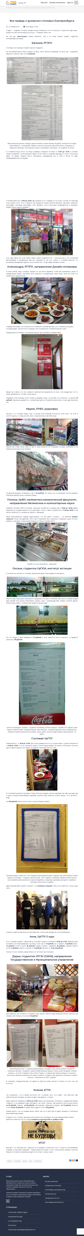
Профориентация (15, 1217)
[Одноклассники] (72, 1160)
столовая (17, 1161)
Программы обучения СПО (54, 1202)
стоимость (37, 1161)
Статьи (15, 8)
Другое (70, 3)
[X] (77, 1160)
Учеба (20, 8)
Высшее (44, 3)
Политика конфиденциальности (21, 1230)
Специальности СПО (52, 1198)
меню (25, 1161)
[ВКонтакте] (70, 1160)
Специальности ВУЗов (53, 1186)
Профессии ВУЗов (51, 1181)
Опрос (9, 1161)
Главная (8, 8)
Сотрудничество (15, 1221)
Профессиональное (57, 3)
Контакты (12, 1225)
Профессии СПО (50, 1194)
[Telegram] (75, 1160)
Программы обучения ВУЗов (55, 1190)
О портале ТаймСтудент (18, 1212)
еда (30, 1161)
